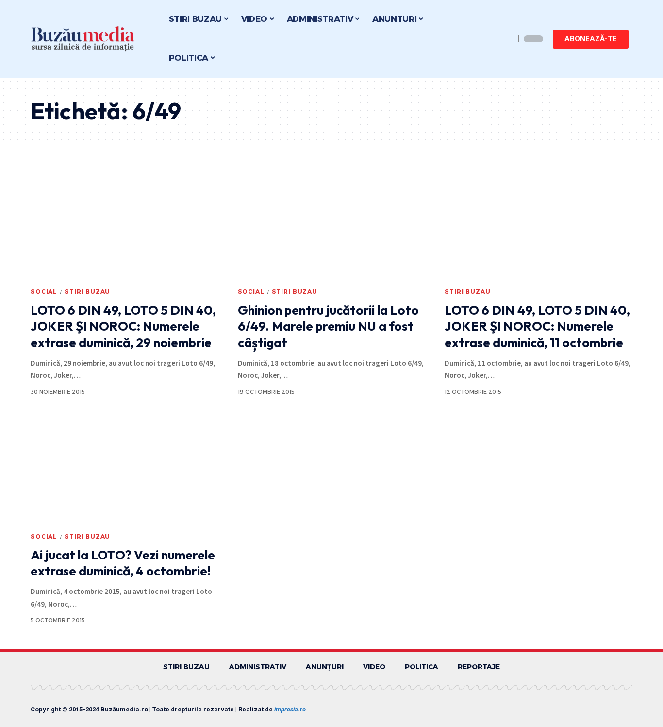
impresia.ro (290, 709)
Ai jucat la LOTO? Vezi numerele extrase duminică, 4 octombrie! (123, 563)
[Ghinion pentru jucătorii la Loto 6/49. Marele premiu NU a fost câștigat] (332, 225)
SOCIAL (44, 291)
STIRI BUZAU (87, 291)
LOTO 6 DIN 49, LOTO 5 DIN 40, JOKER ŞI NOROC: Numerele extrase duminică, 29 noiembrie (123, 326)
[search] (505, 38)
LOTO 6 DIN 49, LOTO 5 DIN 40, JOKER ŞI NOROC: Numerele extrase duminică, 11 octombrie (537, 326)
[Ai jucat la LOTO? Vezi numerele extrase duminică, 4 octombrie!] (124, 470)
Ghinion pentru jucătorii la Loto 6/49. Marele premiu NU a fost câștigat (328, 326)
